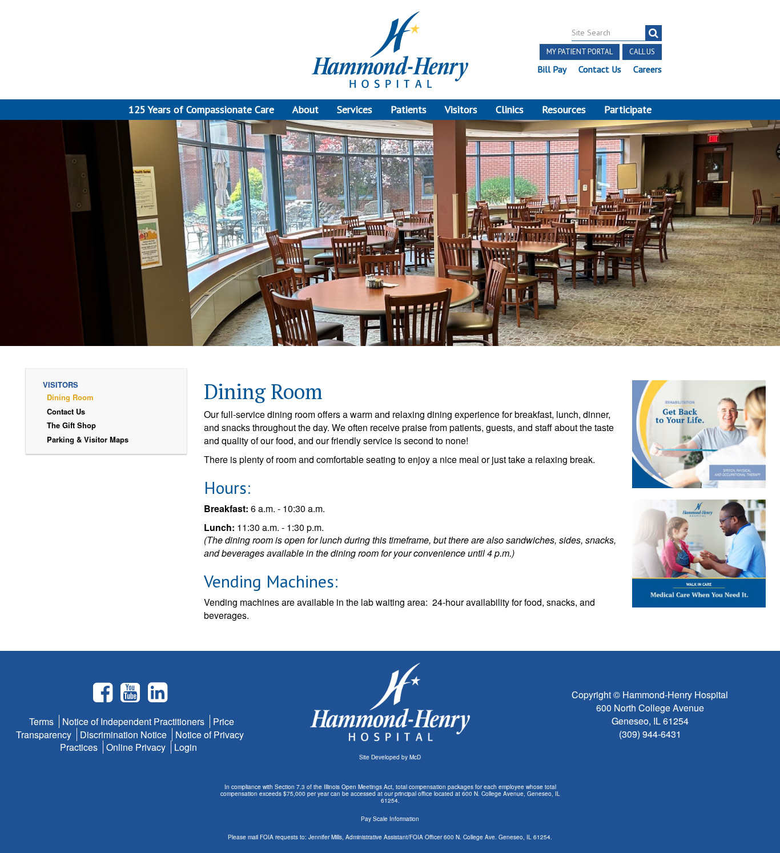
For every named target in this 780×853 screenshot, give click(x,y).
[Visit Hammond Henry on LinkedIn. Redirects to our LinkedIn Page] (157, 696)
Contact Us (599, 69)
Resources (564, 109)
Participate (628, 109)
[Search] (653, 33)
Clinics (510, 109)
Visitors (461, 109)
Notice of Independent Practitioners (134, 721)
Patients (409, 109)
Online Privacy (137, 747)
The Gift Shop (71, 425)
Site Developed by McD (390, 757)
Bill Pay (551, 69)
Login (185, 747)
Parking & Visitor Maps (87, 439)
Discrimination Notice (124, 734)
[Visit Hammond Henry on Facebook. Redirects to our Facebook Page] (104, 696)
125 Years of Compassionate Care (201, 109)
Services (354, 109)
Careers (647, 69)
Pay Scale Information (390, 819)
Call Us (642, 52)
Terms (42, 721)
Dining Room (70, 397)
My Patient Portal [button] (579, 52)
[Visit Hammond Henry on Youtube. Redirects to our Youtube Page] (131, 696)
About (305, 109)
